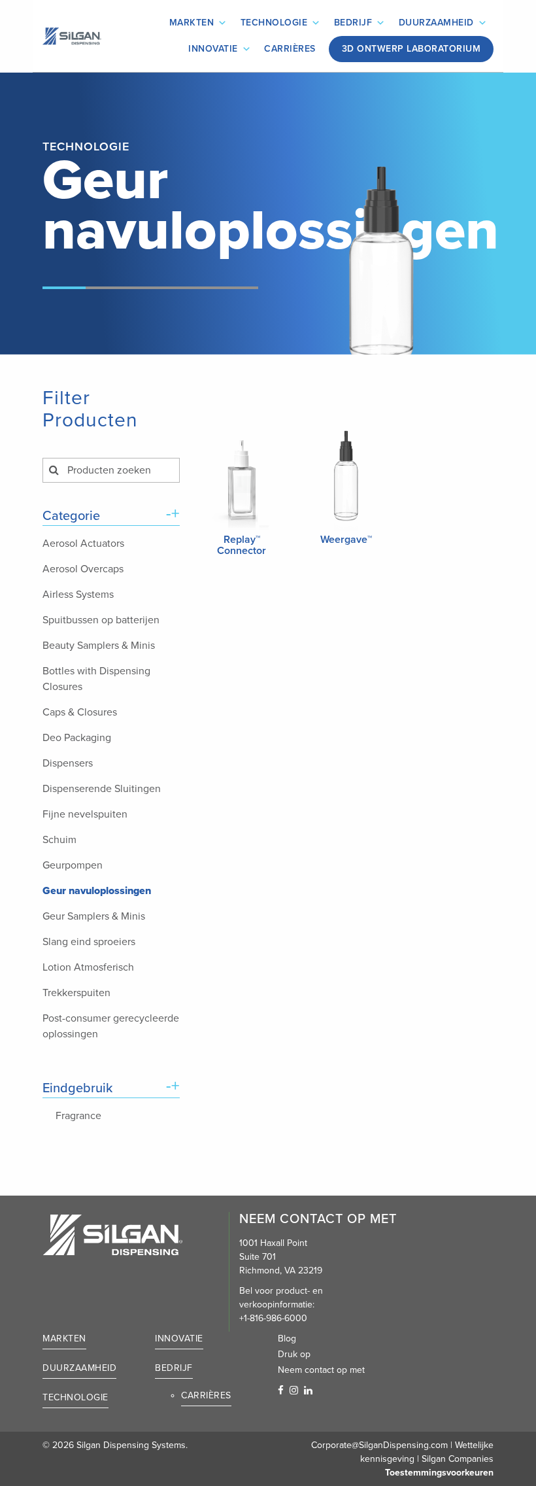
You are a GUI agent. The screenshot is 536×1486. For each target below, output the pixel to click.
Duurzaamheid (436, 22)
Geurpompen (72, 865)
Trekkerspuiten (76, 992)
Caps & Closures (79, 712)
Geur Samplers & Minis (93, 916)
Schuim (59, 839)
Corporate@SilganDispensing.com (379, 1445)
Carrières (290, 48)
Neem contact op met (321, 1369)
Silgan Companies (458, 1458)
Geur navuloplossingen (96, 890)
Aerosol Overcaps (83, 569)
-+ (173, 514)
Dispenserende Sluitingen (101, 788)
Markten (191, 22)
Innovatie (213, 48)
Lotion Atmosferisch (88, 967)
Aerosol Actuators (83, 543)
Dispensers (67, 763)
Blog (287, 1338)
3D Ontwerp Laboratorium (411, 48)
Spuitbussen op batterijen (100, 620)
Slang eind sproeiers (88, 941)
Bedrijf (353, 22)
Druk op (294, 1354)
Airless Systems (78, 594)
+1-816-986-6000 (273, 1318)
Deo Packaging (76, 737)
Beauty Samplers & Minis (98, 645)
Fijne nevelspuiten (84, 814)
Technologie (274, 22)
